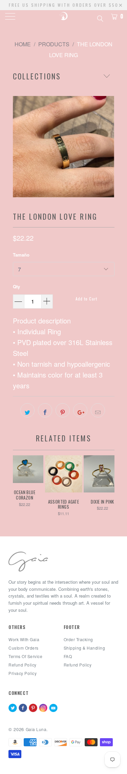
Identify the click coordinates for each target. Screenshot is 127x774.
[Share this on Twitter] (27, 410)
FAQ (68, 656)
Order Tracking (78, 639)
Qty (16, 286)
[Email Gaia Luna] (53, 708)
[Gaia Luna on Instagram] (43, 708)
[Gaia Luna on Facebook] (23, 708)
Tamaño (21, 254)
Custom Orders (23, 648)
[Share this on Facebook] (45, 410)
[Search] (99, 17)
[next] (108, 146)
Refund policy (22, 665)
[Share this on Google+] (80, 410)
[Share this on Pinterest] (63, 410)
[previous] (19, 146)
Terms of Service (25, 656)
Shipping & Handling (84, 648)
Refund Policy (78, 665)
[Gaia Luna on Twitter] (12, 708)
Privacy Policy (22, 673)
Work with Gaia (23, 639)
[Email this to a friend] (98, 410)
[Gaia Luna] (64, 17)
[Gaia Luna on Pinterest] (33, 708)
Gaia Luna (36, 729)
